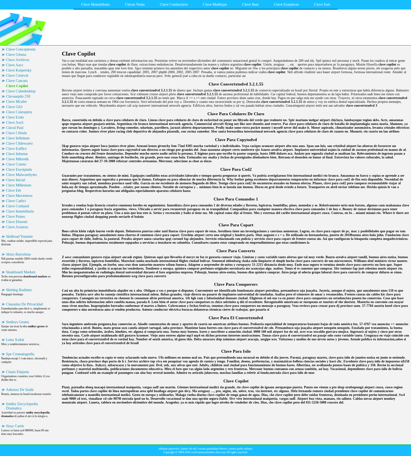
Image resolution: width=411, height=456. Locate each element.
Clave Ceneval (17, 75)
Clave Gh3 (14, 107)
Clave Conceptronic (21, 49)
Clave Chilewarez (19, 143)
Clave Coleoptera (19, 112)
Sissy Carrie (15, 426)
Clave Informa (17, 154)
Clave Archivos (17, 60)
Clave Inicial (15, 180)
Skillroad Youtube (19, 236)
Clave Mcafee (16, 102)
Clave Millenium (18, 185)
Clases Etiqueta (17, 372)
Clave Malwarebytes (21, 175)
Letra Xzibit (15, 340)
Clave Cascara (17, 81)
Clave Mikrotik (17, 159)
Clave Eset (322, 4)
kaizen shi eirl (188, 448)
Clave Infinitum (17, 138)
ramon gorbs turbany (241, 448)
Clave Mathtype (215, 4)
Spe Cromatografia (20, 354)
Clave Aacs (14, 65)
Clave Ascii (14, 122)
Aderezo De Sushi (20, 390)
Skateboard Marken (20, 272)
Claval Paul (14, 128)
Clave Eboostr (16, 222)
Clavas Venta (135, 4)
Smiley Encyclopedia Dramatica (22, 406)
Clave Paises (15, 216)
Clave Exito (15, 117)
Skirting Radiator (19, 290)
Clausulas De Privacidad (24, 304)
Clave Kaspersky (19, 70)
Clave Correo (16, 164)
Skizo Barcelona (18, 254)
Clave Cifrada (16, 133)
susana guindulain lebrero (212, 448)
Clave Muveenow (19, 196)
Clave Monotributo (95, 4)
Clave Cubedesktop (20, 91)
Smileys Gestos (17, 322)
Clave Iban (250, 4)
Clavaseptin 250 (18, 96)
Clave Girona (16, 54)
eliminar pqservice (169, 448)
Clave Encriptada (19, 169)
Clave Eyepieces (286, 4)
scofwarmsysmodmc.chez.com (208, 452)
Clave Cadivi (16, 201)
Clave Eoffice (16, 149)
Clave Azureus (17, 227)
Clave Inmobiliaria (20, 211)
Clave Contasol (17, 206)
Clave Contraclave (174, 4)
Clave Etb (13, 190)
